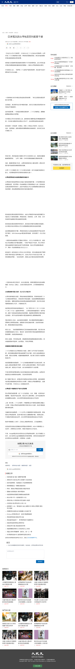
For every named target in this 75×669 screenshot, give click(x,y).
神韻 (65, 5)
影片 (37, 5)
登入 (72, 1)
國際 (18, 5)
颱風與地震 (25, 465)
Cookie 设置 (37, 665)
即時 (6, 5)
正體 (15, 1)
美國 (14, 5)
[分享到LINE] (10, 48)
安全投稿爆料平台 (32, 537)
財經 (46, 5)
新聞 (7, 32)
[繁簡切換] (27, 48)
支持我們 (61, 168)
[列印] (20, 48)
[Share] (3, 586)
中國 (10, 5)
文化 (57, 5)
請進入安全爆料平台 (61, 107)
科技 (49, 5)
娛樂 (53, 5)
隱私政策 (37, 456)
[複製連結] (17, 47)
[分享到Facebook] (6, 48)
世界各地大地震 (16, 465)
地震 (30, 465)
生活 (61, 5)
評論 (22, 5)
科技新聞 (11, 32)
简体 (17, 2)
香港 (29, 5)
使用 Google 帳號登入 (26, 453)
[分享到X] (13, 48)
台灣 (25, 5)
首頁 (2, 5)
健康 (33, 5)
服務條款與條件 (31, 456)
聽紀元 (41, 5)
